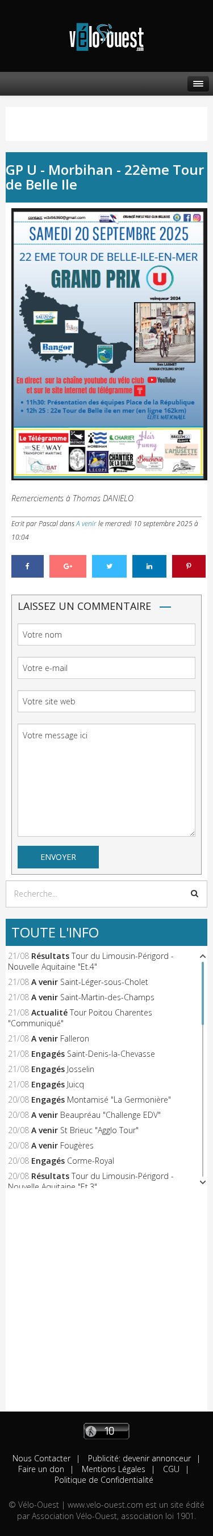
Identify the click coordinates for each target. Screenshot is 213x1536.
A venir (86, 523)
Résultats (50, 955)
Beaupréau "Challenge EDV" (110, 1114)
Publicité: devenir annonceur (138, 1458)
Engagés (48, 1053)
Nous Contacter (41, 1458)
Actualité (49, 1012)
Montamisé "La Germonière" (119, 1099)
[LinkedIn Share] (149, 566)
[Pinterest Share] (189, 566)
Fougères (77, 1145)
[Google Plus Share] (67, 566)
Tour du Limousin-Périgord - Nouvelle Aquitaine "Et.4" (91, 961)
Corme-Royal (90, 1160)
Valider (194, 893)
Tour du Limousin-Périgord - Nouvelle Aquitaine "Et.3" (91, 1181)
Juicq (75, 1084)
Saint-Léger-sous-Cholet (104, 981)
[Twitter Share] (109, 566)
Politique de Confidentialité (104, 1479)
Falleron (74, 1038)
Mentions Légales (112, 1469)
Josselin (80, 1069)
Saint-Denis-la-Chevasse (111, 1053)
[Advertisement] (106, 1305)
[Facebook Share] (27, 566)
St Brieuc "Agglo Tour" (99, 1130)
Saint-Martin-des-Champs (107, 997)
